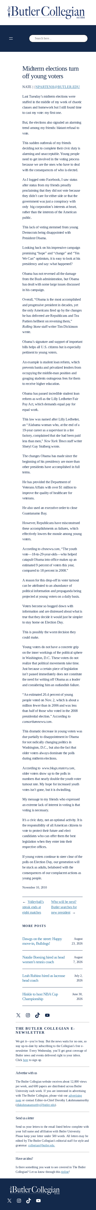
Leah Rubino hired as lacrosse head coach (43, 978)
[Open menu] (11, 38)
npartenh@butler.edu (57, 87)
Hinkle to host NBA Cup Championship (40, 996)
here (25, 1060)
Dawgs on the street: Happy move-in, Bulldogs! (42, 941)
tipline (65, 1172)
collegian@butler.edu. (41, 1145)
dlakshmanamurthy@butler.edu (36, 1105)
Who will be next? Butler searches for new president (64, 907)
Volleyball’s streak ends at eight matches (33, 907)
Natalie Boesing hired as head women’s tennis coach (43, 959)
